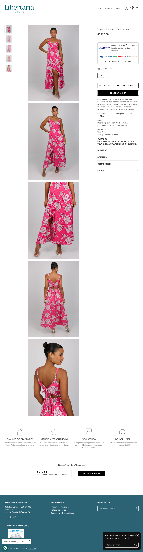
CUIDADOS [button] (102, 150)
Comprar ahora (118, 93)
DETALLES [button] (102, 157)
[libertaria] (19, 8)
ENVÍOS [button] (100, 171)
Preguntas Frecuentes (60, 507)
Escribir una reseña (91, 473)
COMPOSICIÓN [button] (104, 164)
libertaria (32, 548)
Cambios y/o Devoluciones (62, 513)
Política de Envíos (58, 510)
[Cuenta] (126, 8)
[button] (137, 8)
